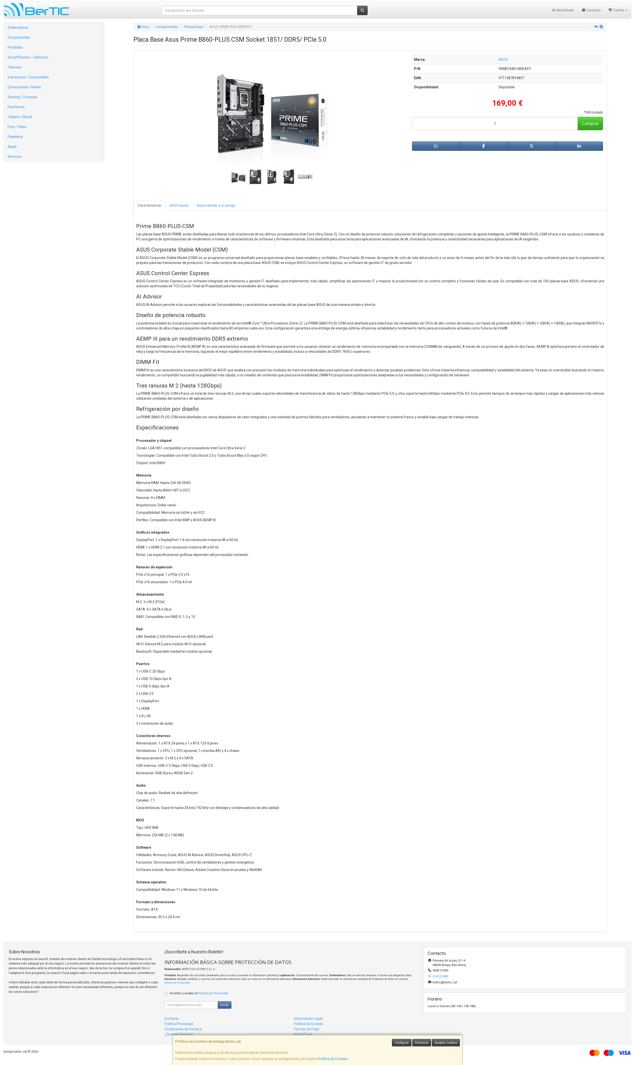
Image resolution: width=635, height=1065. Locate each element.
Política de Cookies (333, 1059)
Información (179, 205)
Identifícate (564, 10)
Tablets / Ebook (20, 117)
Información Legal (308, 1019)
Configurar (402, 1042)
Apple (12, 147)
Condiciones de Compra (183, 1029)
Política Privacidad (178, 1024)
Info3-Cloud (303, 1034)
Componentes (19, 37)
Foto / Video (17, 127)
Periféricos (16, 107)
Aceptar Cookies (446, 1042)
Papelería (15, 137)
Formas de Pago (306, 1029)
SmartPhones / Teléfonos (28, 57)
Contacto (593, 10)
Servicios (15, 157)
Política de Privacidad (177, 982)
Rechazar (421, 1042)
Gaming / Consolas (22, 97)
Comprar (590, 123)
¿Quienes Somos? (178, 1034)
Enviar (224, 1005)
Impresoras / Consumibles (28, 77)
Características (149, 205)
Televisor (15, 67)
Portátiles (15, 47)
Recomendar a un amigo (216, 205)
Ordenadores (18, 28)
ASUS (503, 60)
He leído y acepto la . (199, 993)
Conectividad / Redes (24, 87)
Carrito (619, 10)
